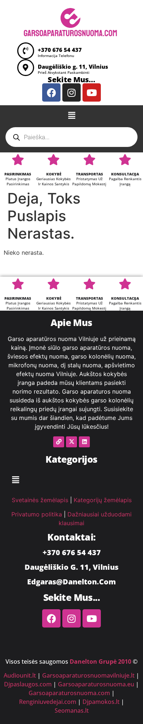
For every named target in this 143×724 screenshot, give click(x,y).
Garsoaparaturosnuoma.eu (96, 684)
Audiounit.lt (20, 675)
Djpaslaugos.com (28, 684)
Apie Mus (71, 322)
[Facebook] (51, 92)
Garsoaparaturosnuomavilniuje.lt (88, 675)
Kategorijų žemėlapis (103, 500)
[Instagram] (71, 92)
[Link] (58, 441)
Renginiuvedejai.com (47, 702)
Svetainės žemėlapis (40, 500)
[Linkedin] (84, 441)
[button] (71, 115)
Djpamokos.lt (101, 702)
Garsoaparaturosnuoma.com (69, 693)
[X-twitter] (71, 441)
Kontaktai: (71, 537)
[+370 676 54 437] (25, 50)
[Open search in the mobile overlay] (71, 137)
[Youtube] (91, 92)
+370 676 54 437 (60, 49)
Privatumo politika (36, 514)
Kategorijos (71, 459)
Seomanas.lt (72, 710)
